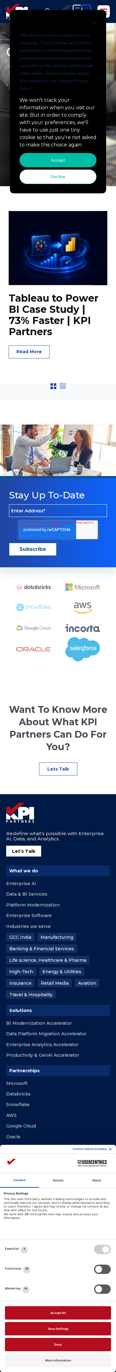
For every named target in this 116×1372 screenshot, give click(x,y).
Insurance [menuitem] (20, 983)
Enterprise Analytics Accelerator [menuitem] (42, 1044)
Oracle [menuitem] (13, 1137)
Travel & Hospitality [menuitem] (31, 994)
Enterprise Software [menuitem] (29, 915)
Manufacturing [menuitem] (57, 937)
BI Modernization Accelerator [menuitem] (39, 1023)
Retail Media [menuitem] (55, 983)
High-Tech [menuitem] (21, 971)
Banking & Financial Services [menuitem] (41, 948)
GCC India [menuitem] (20, 937)
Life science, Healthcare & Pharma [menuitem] (47, 960)
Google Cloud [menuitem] (21, 1126)
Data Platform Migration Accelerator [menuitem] (46, 1034)
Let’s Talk (23, 851)
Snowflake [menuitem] (18, 1104)
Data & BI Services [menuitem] (26, 894)
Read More (29, 351)
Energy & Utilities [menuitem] (61, 971)
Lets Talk (58, 769)
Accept (58, 160)
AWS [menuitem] (11, 1115)
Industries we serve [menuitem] (28, 926)
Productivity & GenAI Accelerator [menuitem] (42, 1055)
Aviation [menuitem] (87, 983)
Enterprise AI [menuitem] (21, 883)
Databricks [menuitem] (18, 1094)
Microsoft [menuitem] (17, 1083)
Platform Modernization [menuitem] (33, 905)
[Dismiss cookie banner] (94, 23)
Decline (58, 176)
